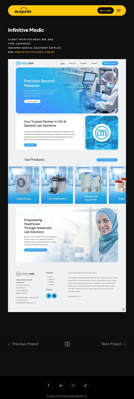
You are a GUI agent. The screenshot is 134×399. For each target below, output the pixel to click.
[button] (119, 10)
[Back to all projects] (67, 343)
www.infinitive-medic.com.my (35, 52)
